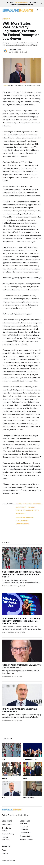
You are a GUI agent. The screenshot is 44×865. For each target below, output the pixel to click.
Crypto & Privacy (8, 834)
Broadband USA (25, 836)
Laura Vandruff (22, 520)
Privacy (6, 19)
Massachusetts (22, 524)
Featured (31, 507)
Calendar (5, 853)
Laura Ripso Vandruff (24, 517)
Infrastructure (7, 825)
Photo (6, 85)
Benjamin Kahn (15, 50)
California (27, 504)
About (4, 850)
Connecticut (21, 507)
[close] (41, 3)
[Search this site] (37, 10)
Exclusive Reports (26, 839)
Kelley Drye (20, 514)
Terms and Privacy (8, 860)
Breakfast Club (25, 833)
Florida (19, 510)
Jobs (4, 857)
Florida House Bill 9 (31, 510)
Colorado (37, 504)
